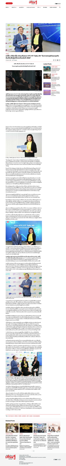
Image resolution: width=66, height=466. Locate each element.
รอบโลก (56, 66)
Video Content (53, 7)
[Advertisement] (33, 16)
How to (13, 7)
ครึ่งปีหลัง (16, 416)
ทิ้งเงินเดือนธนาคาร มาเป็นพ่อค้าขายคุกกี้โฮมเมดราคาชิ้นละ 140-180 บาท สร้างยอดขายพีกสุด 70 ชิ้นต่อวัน (55, 79)
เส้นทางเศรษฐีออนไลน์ (36, 416)
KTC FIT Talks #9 (10, 416)
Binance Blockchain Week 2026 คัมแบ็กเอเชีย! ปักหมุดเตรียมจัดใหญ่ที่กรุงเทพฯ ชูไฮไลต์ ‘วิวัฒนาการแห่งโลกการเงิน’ (26, 440)
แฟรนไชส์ (21, 7)
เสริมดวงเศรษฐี (54, 83)
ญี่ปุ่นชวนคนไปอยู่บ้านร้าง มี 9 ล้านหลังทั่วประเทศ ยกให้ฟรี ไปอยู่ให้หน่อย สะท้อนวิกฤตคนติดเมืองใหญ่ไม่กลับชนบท (55, 70)
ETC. (38, 7)
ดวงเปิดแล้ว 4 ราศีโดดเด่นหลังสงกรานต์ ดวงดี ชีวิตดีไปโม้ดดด (55, 93)
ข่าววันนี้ (53, 66)
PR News (45, 7)
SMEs (7, 7)
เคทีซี (27, 416)
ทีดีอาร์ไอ (20, 416)
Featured (53, 74)
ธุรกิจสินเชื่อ (24, 416)
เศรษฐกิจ (31, 416)
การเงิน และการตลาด (31, 7)
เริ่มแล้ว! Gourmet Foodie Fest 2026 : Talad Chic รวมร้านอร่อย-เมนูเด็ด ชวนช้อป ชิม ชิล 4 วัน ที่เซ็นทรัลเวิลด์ (39, 439)
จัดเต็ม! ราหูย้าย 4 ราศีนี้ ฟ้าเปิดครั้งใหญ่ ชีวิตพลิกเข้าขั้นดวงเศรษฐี (55, 85)
